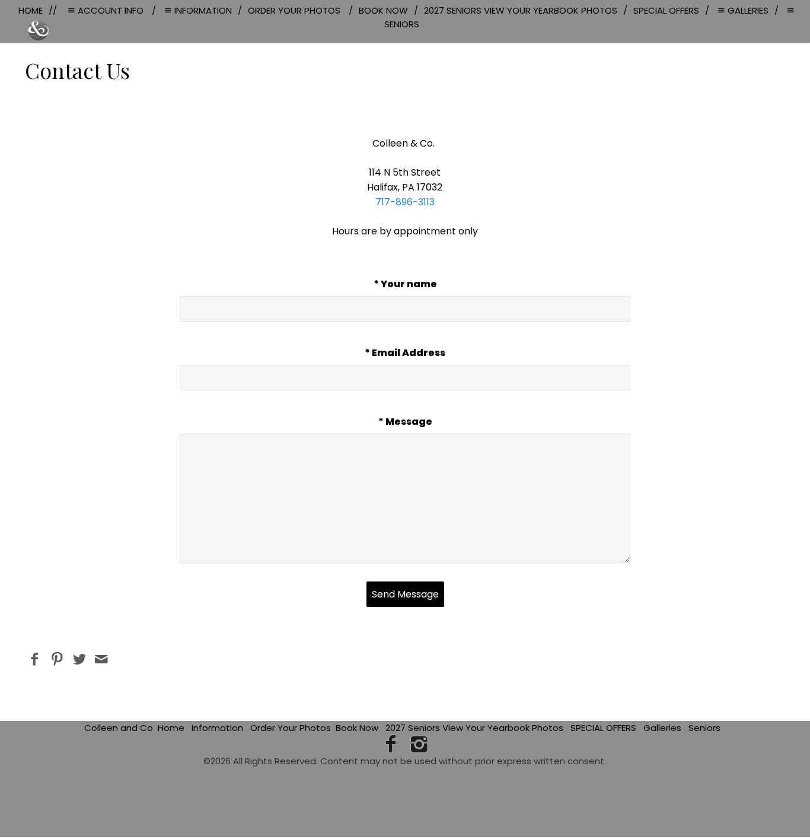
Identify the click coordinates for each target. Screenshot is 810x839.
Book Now (357, 728)
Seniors (704, 728)
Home (171, 728)
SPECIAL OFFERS (603, 728)
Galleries (662, 728)
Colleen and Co (118, 728)
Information (217, 728)
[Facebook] (390, 743)
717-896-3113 (405, 202)
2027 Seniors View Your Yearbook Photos (474, 728)
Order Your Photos (290, 728)
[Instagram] (419, 743)
